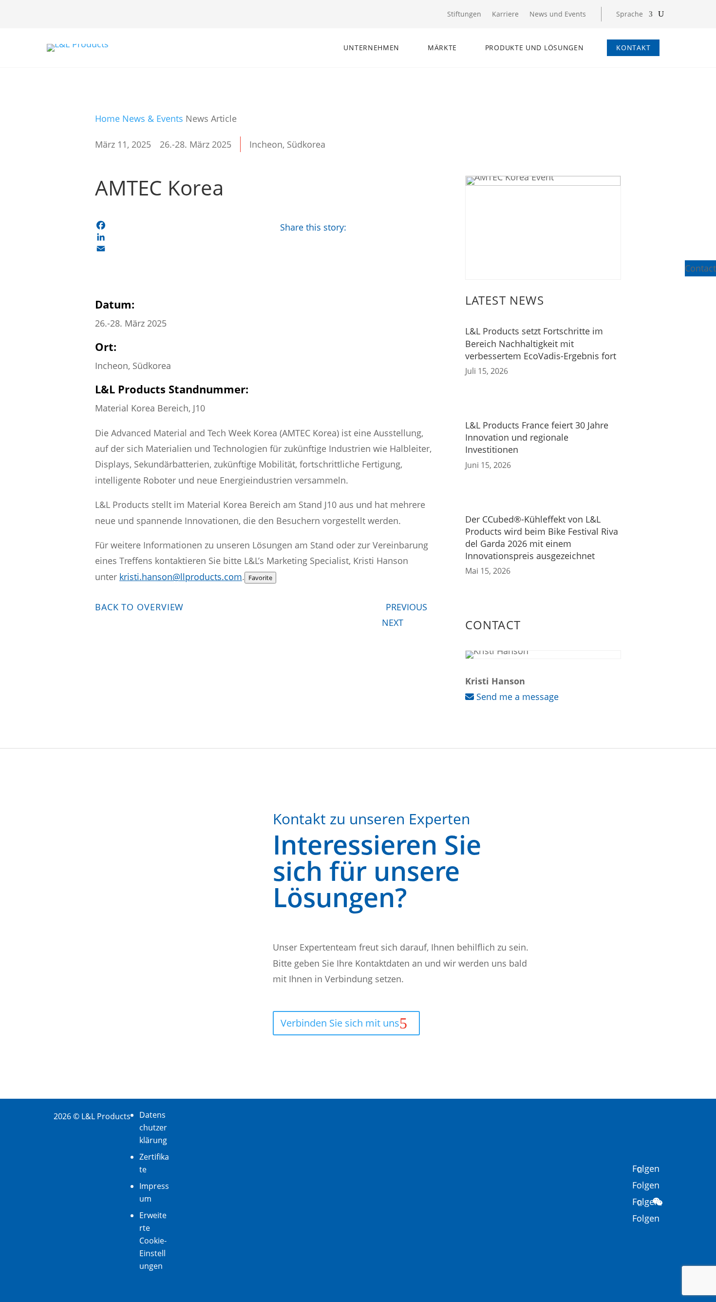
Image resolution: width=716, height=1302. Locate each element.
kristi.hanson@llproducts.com (180, 577)
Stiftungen (464, 15)
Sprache (629, 15)
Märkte (442, 47)
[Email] (173, 248)
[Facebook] (173, 225)
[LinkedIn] (173, 237)
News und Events (557, 15)
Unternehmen (371, 47)
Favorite (260, 577)
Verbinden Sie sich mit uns (340, 1023)
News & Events (152, 118)
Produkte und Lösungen (534, 47)
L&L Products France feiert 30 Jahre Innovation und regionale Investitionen (536, 437)
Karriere (505, 15)
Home (107, 118)
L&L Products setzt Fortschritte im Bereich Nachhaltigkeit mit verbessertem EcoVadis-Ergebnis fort (540, 343)
